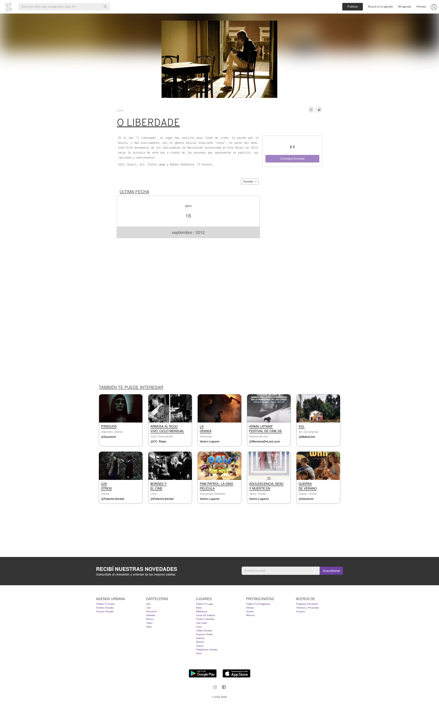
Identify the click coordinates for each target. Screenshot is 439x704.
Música (149, 619)
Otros (149, 627)
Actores (250, 611)
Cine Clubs (201, 623)
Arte (148, 604)
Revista (421, 6)
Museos (200, 642)
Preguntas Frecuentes (307, 604)
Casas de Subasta (205, 615)
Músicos (250, 615)
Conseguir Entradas (292, 158)
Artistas (250, 607)
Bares (199, 607)
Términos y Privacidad (307, 607)
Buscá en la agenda (380, 6)
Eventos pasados (105, 611)
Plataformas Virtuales (207, 649)
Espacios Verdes (204, 634)
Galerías (200, 638)
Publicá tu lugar (204, 604)
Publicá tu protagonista (258, 604)
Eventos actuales (105, 607)
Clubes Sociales (204, 630)
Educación (151, 611)
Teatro (149, 623)
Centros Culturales (205, 619)
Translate (249, 181)
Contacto (300, 611)
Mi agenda (404, 6)
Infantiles (150, 615)
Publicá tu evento (105, 604)
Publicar (353, 6)
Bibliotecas (201, 611)
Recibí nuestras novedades (136, 568)
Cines (199, 627)
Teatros (200, 646)
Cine (148, 607)
